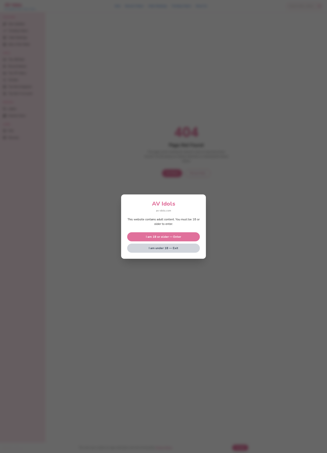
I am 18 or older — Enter (163, 237)
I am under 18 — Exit (163, 248)
